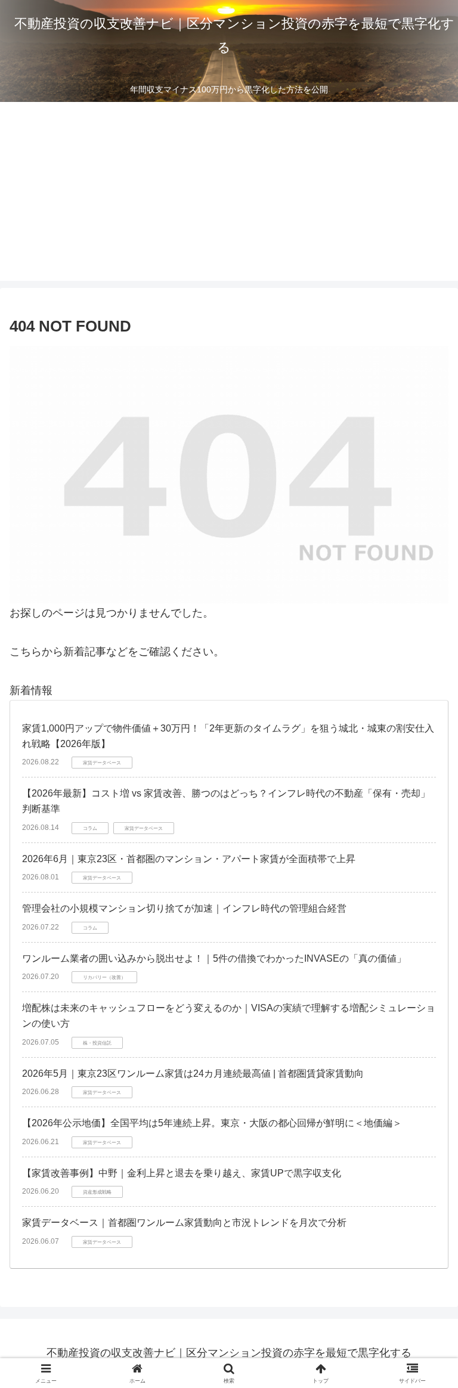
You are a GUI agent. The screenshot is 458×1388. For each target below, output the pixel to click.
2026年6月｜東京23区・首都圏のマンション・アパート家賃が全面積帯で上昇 (188, 859)
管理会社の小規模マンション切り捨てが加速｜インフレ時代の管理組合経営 (184, 908)
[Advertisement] (229, 191)
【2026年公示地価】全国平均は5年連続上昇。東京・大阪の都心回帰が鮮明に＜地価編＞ (212, 1123)
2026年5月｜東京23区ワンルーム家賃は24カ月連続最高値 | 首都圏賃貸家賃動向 (193, 1073)
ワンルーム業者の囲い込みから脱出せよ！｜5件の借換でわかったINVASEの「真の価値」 (214, 958)
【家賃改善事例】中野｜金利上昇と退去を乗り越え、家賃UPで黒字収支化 (181, 1173)
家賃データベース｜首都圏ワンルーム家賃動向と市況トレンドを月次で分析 (184, 1222)
